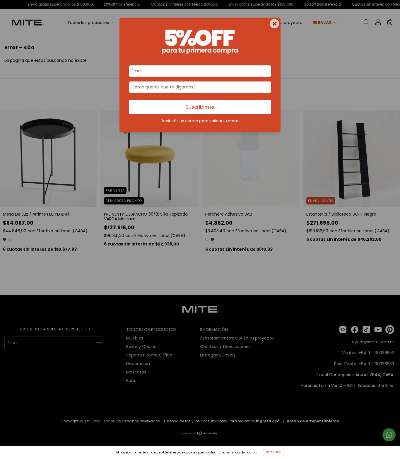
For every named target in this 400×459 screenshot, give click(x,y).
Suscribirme (200, 106)
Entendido (273, 452)
